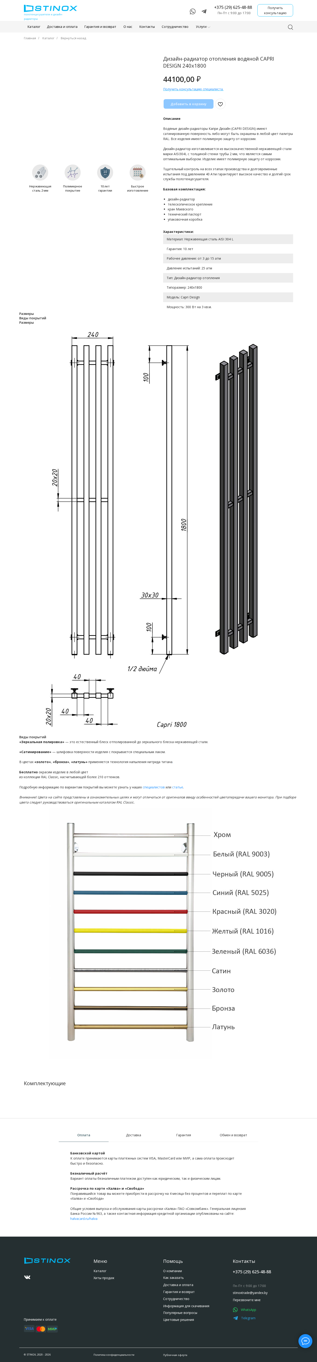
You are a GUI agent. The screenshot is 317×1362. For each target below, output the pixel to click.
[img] (27, 1277)
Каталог (48, 38)
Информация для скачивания (186, 1306)
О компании (172, 1271)
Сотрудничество (176, 1299)
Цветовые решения (178, 1319)
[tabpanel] (158, 1193)
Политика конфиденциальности (114, 1354)
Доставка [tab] (133, 1135)
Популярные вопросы (180, 1312)
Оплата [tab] (83, 1135)
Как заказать (173, 1277)
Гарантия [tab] (183, 1135)
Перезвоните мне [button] (247, 1300)
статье (177, 787)
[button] (275, 10)
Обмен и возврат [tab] (233, 1135)
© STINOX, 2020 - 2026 (37, 1354)
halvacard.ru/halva (83, 1218)
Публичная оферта (175, 1355)
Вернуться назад (73, 38)
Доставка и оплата (178, 1285)
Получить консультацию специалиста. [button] (193, 89)
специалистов (154, 787)
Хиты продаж (104, 1278)
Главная (30, 38)
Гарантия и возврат (179, 1292)
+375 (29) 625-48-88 (233, 7)
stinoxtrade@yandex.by (250, 1292)
